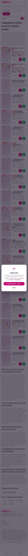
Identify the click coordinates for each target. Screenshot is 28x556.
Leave (14, 287)
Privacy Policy (17, 279)
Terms (11, 279)
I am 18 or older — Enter (14, 283)
